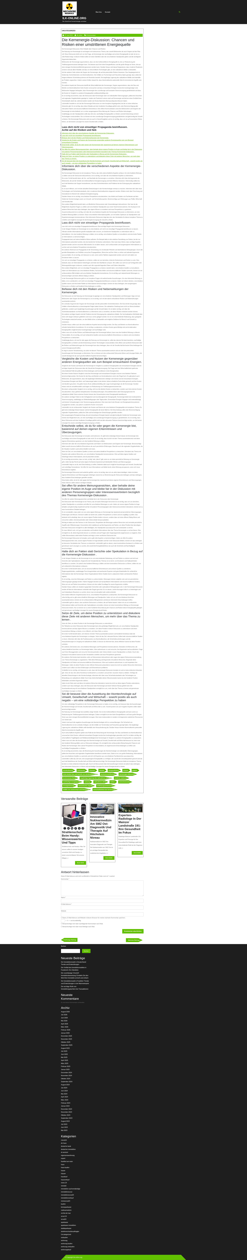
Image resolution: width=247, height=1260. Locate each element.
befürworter (81, 770)
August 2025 (65, 1048)
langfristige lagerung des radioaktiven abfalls (95, 778)
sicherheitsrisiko (124, 782)
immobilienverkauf (67, 1198)
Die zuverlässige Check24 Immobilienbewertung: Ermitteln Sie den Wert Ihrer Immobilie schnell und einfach (74, 975)
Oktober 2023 (65, 1115)
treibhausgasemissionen (105, 785)
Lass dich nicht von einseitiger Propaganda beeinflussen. (81, 135)
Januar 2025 (65, 1069)
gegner (134, 770)
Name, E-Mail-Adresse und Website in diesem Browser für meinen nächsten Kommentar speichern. (94, 918)
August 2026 (65, 1012)
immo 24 (64, 1183)
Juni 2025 (64, 1054)
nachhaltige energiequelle (71, 782)
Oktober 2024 (65, 1078)
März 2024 (64, 1100)
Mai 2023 (64, 1130)
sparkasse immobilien (68, 1225)
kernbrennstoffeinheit (108, 774)
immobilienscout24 (67, 1195)
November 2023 (66, 1112)
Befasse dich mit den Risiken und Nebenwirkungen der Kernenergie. (85, 138)
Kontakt (107, 12)
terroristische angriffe (85, 785)
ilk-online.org (74, 18)
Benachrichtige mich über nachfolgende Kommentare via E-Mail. (83, 924)
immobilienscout (66, 1192)
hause (63, 1170)
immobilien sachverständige (70, 1189)
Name (63, 897)
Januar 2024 (65, 1106)
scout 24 (64, 1216)
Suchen (63, 946)
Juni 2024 (64, 1091)
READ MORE (81, 863)
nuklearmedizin (66, 1210)
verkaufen (64, 1237)
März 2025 (64, 1063)
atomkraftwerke (68, 770)
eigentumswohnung (67, 1155)
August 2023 (65, 1121)
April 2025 (64, 1060)
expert (63, 1158)
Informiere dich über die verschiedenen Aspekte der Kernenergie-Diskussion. (88, 133)
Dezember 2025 (66, 1036)
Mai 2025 (64, 1057)
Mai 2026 (64, 1021)
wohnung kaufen (66, 1243)
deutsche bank (66, 1146)
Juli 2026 (64, 1015)
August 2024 (65, 1085)
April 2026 (64, 1024)
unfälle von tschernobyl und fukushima (76, 789)
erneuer (125, 770)
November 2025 (66, 1039)
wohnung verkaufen (67, 1246)
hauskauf (64, 1176)
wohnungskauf (66, 1249)
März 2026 (64, 1027)
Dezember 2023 (66, 1109)
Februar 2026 (65, 1030)
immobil (63, 1186)
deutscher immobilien (68, 1149)
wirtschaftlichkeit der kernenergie (104, 789)
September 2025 (66, 1045)
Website (63, 911)
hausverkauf (65, 1180)
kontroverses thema (69, 778)
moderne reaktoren (121, 778)
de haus (63, 1143)
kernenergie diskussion (127, 774)
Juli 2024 (64, 1088)
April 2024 (64, 1097)
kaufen (63, 1204)
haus (62, 1164)
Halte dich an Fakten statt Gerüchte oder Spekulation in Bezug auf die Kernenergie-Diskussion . (94, 154)
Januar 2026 (65, 1033)
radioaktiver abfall (100, 782)
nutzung (87, 782)
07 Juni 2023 (69, 35)
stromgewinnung (68, 785)
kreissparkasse (66, 1207)
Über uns (99, 12)
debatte (101, 770)
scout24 (63, 1219)
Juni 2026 (64, 1018)
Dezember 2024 (66, 1072)
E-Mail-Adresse (66, 904)
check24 (64, 1140)
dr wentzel (64, 1152)
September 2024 (66, 1081)
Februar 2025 (65, 1066)
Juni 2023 (64, 1127)
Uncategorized (68, 30)
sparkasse (64, 1222)
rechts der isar (66, 1213)
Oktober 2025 (65, 1042)
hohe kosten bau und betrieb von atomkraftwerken (79, 774)
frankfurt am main (67, 1161)
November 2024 (66, 1075)
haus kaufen (65, 1167)
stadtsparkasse (66, 1228)
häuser (63, 1173)
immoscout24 (65, 1201)
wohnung (64, 1240)
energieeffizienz (113, 770)
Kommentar (65, 879)
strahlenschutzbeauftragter (70, 1231)
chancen (92, 770)
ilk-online (79, 35)
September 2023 (66, 1118)
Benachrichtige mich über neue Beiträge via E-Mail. (79, 926)
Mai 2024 (64, 1094)
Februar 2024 (65, 1103)
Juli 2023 (64, 1124)
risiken (112, 782)
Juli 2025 (64, 1051)
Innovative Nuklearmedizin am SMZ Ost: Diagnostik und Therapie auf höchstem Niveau (101, 827)
